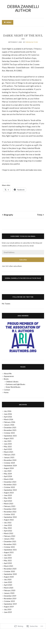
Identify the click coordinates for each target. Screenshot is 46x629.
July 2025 (7, 441)
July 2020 (7, 580)
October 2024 (9, 463)
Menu (8, 22)
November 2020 (10, 569)
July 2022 (7, 523)
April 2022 (8, 531)
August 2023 (9, 493)
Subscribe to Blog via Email (23, 236)
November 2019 (10, 599)
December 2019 (10, 596)
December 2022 (10, 509)
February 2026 (9, 422)
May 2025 (8, 447)
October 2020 (9, 571)
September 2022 (10, 517)
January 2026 (9, 425)
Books (6, 379)
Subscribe (23, 260)
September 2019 (10, 604)
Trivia (39, 215)
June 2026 (8, 414)
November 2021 (10, 544)
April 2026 (8, 417)
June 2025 (8, 444)
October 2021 (9, 547)
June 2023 (8, 495)
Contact (7, 390)
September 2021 (10, 550)
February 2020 (9, 590)
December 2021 (10, 541)
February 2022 (9, 536)
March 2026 (8, 419)
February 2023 (9, 506)
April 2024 (8, 476)
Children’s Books (12, 382)
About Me (8, 374)
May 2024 (8, 474)
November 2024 (10, 460)
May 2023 (8, 498)
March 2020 (8, 588)
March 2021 (8, 566)
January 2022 (9, 539)
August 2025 (9, 438)
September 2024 (10, 466)
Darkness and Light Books (15, 384)
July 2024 (7, 471)
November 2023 (10, 485)
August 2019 (9, 607)
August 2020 (9, 577)
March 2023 (8, 504)
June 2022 (8, 525)
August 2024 (9, 468)
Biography (8, 215)
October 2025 (9, 433)
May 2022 (8, 528)
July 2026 (7, 411)
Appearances (9, 376)
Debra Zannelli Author (23, 8)
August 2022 (9, 520)
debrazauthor (32, 42)
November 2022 (10, 512)
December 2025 (10, 427)
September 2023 (10, 490)
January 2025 (9, 457)
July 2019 (7, 609)
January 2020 (9, 593)
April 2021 (8, 563)
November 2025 (10, 430)
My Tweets (6, 304)
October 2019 (9, 601)
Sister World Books (13, 387)
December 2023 (10, 482)
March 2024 (8, 479)
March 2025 (8, 452)
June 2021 (8, 558)
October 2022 (9, 514)
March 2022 (8, 533)
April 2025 (8, 449)
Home (6, 392)
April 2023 (8, 501)
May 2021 (8, 560)
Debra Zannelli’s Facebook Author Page (23, 278)
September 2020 (10, 574)
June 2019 (8, 612)
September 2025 (10, 436)
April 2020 (8, 585)
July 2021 (7, 555)
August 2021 (9, 552)
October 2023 (9, 487)
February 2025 (9, 455)
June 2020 (8, 582)
